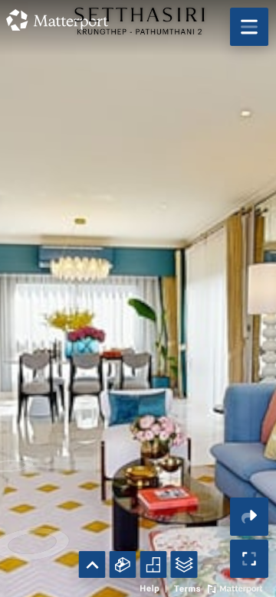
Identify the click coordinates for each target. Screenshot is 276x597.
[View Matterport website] (235, 587)
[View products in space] (249, 27)
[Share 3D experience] (249, 516)
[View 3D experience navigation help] (155, 587)
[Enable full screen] (249, 559)
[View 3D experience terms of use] (188, 587)
